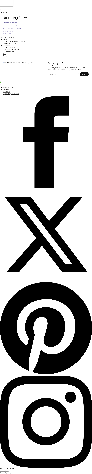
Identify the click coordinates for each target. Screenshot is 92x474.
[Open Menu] (0, 9)
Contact (5, 56)
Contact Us (6, 92)
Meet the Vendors (9, 37)
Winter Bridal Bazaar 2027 (12, 29)
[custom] (46, 328)
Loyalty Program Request (11, 94)
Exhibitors (6, 90)
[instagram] (46, 422)
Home (5, 13)
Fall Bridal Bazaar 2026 (10, 23)
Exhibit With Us (6, 45)
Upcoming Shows (8, 88)
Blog (4, 54)
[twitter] (46, 234)
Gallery (4, 39)
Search (84, 74)
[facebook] (46, 142)
